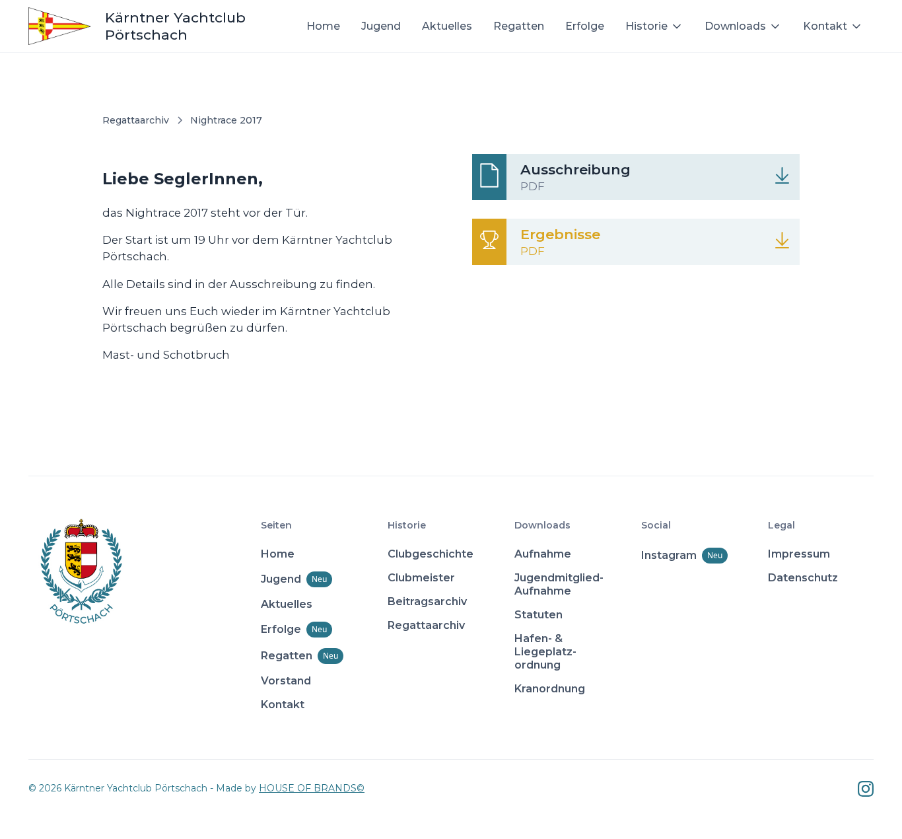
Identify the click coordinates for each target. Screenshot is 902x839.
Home (323, 26)
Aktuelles (447, 26)
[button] (654, 26)
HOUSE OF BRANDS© (311, 788)
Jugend (381, 26)
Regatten (518, 26)
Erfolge (584, 26)
